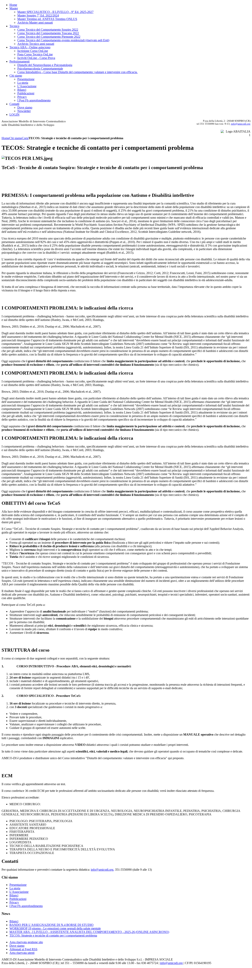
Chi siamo (15, 138)
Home (5, 138)
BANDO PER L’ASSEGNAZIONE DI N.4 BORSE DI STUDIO (51, 925)
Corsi (25, 138)
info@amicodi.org (240, 123)
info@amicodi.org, (102, 869)
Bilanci (13, 921)
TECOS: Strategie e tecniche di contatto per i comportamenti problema (53, 935)
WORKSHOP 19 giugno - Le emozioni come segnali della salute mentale (55, 928)
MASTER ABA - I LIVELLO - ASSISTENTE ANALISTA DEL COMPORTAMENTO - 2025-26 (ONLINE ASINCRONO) (89, 932)
